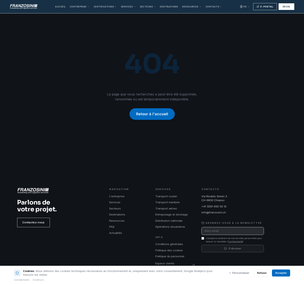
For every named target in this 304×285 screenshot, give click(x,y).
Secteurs (146, 6)
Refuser (262, 272)
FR (245, 6)
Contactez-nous (33, 222)
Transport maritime (167, 202)
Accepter (281, 272)
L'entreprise (78, 6)
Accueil (60, 6)
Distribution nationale (169, 220)
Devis (286, 6)
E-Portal (266, 6)
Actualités (115, 232)
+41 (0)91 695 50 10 (213, 206)
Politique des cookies (169, 250)
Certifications (104, 6)
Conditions (38, 280)
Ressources (190, 6)
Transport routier (166, 196)
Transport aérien (166, 208)
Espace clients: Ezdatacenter (165, 265)
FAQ (111, 226)
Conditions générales (169, 244)
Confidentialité (235, 241)
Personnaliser (240, 272)
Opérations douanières (170, 226)
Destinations (169, 6)
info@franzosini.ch (213, 212)
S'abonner (235, 248)
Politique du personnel (169, 256)
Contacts (212, 6)
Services (127, 6)
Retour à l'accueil (152, 114)
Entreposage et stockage (171, 214)
